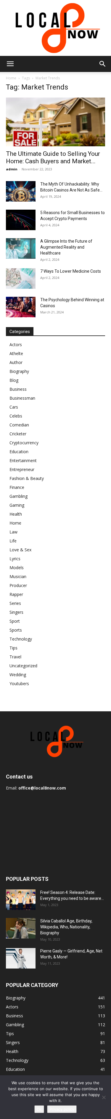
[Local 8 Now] (55, 28)
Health (15, 514)
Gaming (16, 505)
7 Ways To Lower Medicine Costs (70, 271)
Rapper (16, 594)
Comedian (19, 425)
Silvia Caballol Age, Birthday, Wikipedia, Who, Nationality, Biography (66, 927)
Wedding (17, 674)
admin (11, 169)
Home (11, 78)
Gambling (18, 496)
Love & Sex (20, 550)
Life (13, 541)
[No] (104, 1097)
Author (15, 362)
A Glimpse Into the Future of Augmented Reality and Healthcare (66, 247)
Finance (16, 487)
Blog (13, 380)
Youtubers (19, 683)
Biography (19, 371)
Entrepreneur (21, 469)
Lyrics (14, 558)
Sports (15, 630)
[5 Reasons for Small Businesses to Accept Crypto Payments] (21, 220)
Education (18, 451)
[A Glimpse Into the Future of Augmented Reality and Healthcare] (21, 248)
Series (15, 603)
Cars (13, 407)
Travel (15, 657)
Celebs (15, 416)
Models (16, 567)
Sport (14, 621)
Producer (18, 585)
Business (18, 389)
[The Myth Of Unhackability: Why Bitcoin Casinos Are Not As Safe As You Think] (21, 191)
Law (13, 532)
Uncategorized (23, 665)
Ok (39, 1109)
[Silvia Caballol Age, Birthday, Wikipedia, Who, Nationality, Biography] (21, 928)
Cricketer (17, 434)
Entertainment (23, 460)
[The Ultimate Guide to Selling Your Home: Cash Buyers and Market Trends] (55, 122)
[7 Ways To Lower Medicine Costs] (21, 278)
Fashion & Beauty (26, 478)
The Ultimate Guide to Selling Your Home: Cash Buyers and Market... (53, 157)
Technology (20, 639)
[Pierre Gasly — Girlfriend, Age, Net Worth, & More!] (21, 958)
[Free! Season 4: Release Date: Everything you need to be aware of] (21, 899)
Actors (15, 344)
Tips (13, 648)
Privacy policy (61, 1109)
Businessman (22, 398)
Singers (16, 612)
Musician (17, 576)
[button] (10, 64)
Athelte (16, 353)
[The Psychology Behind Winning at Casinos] (21, 307)
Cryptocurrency (23, 442)
